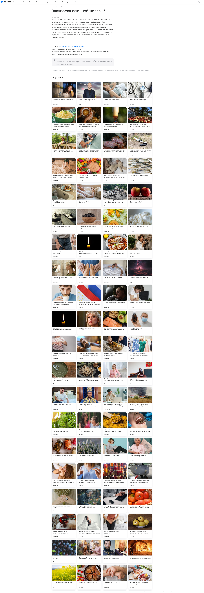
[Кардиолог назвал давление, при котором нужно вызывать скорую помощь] (89, 145)
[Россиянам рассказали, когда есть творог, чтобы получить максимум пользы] (140, 221)
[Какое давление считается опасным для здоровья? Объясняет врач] (140, 94)
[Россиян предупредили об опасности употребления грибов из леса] (89, 373)
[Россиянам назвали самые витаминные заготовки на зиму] (140, 526)
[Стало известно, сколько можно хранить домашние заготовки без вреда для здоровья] (64, 450)
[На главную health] (9, 2)
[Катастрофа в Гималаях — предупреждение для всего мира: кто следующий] (115, 195)
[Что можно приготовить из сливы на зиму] (64, 551)
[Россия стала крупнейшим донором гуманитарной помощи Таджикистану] (89, 297)
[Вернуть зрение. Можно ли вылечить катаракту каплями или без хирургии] (64, 475)
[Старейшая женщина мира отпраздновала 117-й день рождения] (140, 450)
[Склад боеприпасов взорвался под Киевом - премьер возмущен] (140, 551)
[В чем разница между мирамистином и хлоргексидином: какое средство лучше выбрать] (140, 323)
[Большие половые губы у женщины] (115, 94)
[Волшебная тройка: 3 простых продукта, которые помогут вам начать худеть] (115, 246)
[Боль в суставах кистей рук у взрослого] (64, 348)
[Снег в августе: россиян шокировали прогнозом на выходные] (89, 450)
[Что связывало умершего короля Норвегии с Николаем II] (115, 551)
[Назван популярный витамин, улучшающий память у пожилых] (64, 145)
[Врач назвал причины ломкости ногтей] (64, 501)
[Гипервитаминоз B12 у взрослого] (115, 297)
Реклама (14, 591)
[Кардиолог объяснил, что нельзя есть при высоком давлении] (89, 119)
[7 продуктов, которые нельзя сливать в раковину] (64, 195)
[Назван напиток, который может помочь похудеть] (140, 246)
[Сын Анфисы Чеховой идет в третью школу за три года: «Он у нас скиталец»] (115, 373)
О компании (7, 591)
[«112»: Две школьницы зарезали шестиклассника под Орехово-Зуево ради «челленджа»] (89, 246)
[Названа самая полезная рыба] (140, 170)
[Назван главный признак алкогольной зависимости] (64, 526)
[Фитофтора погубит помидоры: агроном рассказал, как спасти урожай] (140, 501)
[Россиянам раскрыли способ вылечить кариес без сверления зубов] (140, 424)
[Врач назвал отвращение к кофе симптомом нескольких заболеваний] (64, 297)
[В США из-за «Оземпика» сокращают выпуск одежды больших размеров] (140, 348)
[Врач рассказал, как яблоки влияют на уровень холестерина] (140, 119)
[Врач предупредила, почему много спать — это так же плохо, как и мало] (115, 272)
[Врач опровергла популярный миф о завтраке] (140, 577)
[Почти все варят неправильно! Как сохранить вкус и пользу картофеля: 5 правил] (64, 119)
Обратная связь (166, 591)
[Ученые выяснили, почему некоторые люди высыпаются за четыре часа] (89, 526)
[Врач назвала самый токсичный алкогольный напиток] (115, 119)
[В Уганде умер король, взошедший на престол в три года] (89, 399)
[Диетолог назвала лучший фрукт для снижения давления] (64, 424)
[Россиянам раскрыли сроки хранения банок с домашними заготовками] (115, 475)
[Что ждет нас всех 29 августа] (140, 272)
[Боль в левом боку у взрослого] (64, 399)
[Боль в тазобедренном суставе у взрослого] (64, 246)
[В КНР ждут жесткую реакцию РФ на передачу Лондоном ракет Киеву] (140, 475)
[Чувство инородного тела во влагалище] (89, 195)
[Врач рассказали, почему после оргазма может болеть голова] (64, 170)
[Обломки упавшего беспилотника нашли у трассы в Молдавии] (140, 145)
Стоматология (64, 6)
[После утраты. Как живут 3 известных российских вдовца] (89, 94)
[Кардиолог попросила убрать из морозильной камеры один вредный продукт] (64, 94)
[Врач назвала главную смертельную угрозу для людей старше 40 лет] (115, 323)
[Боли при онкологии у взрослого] (140, 297)
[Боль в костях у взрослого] (115, 577)
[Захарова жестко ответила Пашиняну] (89, 323)
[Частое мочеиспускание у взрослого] (115, 526)
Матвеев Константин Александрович (72, 46)
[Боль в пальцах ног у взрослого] (89, 272)
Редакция (140, 591)
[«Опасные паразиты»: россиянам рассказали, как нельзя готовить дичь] (115, 145)
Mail (3, 591)
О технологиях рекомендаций (178, 591)
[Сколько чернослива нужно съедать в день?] (89, 221)
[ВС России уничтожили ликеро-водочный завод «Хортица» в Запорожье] (140, 399)
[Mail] (2, 2)
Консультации (55, 6)
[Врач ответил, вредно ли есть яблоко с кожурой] (140, 195)
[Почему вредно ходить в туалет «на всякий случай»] (64, 272)
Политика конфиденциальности (193, 591)
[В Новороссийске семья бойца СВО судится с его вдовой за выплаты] (89, 348)
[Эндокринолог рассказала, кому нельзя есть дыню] (115, 221)
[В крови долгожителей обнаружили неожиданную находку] (89, 501)
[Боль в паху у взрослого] (115, 450)
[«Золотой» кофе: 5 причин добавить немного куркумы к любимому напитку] (115, 424)
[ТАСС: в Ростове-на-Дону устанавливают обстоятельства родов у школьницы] (115, 170)
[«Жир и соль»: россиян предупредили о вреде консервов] (64, 373)
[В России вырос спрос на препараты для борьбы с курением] (89, 475)
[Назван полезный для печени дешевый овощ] (89, 170)
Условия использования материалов (152, 591)
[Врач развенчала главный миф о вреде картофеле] (115, 348)
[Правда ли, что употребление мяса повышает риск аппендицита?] (89, 577)
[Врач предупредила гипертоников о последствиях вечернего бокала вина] (89, 551)
